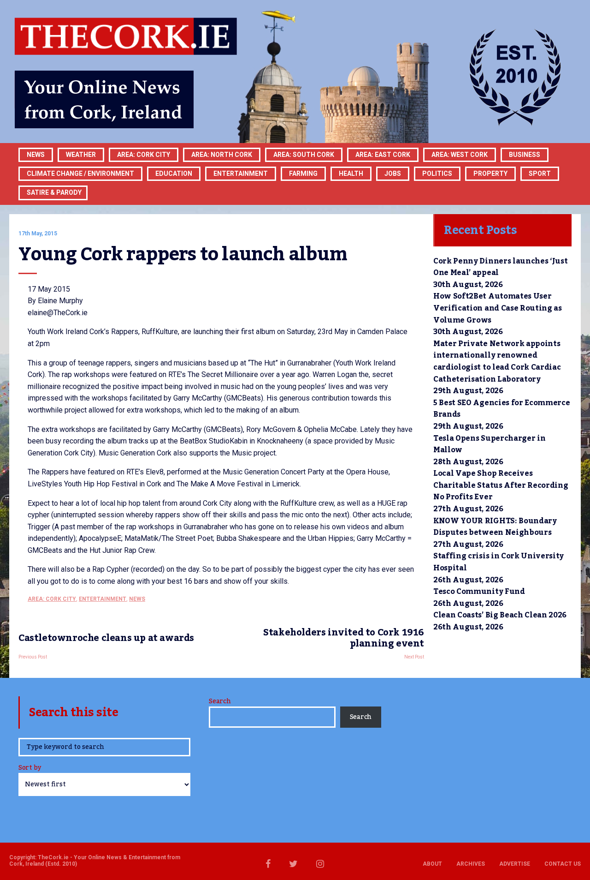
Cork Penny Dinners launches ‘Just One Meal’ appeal (500, 267)
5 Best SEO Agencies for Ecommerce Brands (501, 408)
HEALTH (351, 173)
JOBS (392, 173)
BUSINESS (524, 154)
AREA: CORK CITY (143, 154)
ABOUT (432, 864)
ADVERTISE (514, 864)
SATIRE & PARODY (54, 192)
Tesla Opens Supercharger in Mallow (489, 444)
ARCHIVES (470, 864)
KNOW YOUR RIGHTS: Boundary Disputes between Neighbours (495, 527)
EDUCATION (173, 173)
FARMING (303, 173)
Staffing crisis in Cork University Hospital (498, 562)
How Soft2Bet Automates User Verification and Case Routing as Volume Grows (497, 308)
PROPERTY (490, 173)
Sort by (29, 768)
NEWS (137, 599)
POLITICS (437, 173)
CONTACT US (562, 864)
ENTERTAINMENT (240, 173)
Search (219, 701)
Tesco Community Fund (479, 591)
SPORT (540, 173)
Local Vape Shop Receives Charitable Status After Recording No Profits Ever (500, 485)
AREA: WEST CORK (459, 154)
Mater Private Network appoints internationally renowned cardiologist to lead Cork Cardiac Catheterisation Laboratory (496, 361)
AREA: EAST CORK (382, 154)
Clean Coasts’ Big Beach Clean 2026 (499, 615)
